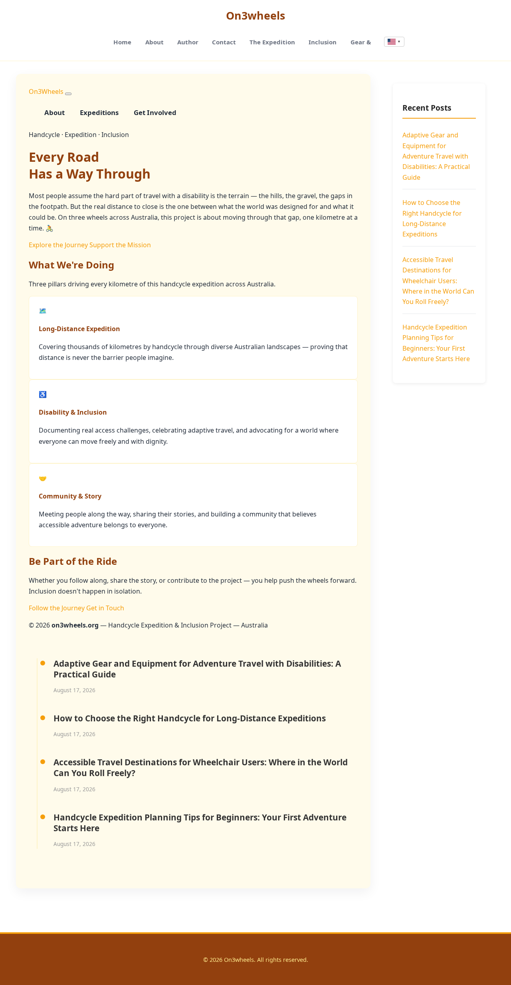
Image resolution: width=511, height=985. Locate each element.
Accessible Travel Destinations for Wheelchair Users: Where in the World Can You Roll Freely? (200, 767)
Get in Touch (105, 608)
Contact (224, 42)
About (154, 42)
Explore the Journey (58, 244)
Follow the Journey (57, 608)
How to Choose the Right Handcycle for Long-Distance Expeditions (189, 718)
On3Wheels (46, 91)
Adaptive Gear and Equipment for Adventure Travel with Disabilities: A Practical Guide (197, 669)
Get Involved (155, 112)
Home (122, 42)
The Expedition (272, 42)
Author (187, 42)
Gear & (361, 42)
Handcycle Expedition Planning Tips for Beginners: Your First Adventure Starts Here (200, 823)
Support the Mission (120, 244)
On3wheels (255, 15)
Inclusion (323, 42)
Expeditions (99, 112)
